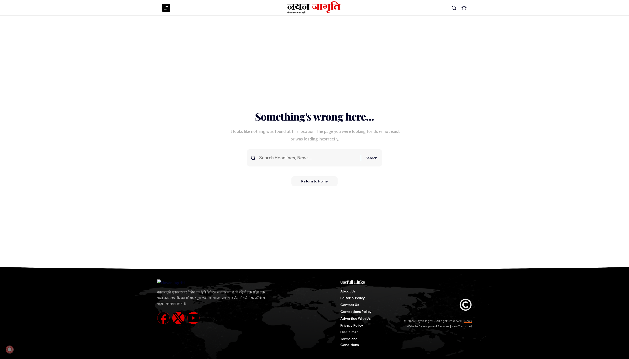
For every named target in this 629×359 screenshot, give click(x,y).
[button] (453, 8)
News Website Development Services (439, 323)
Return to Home (314, 181)
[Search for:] (308, 158)
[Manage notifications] (10, 349)
